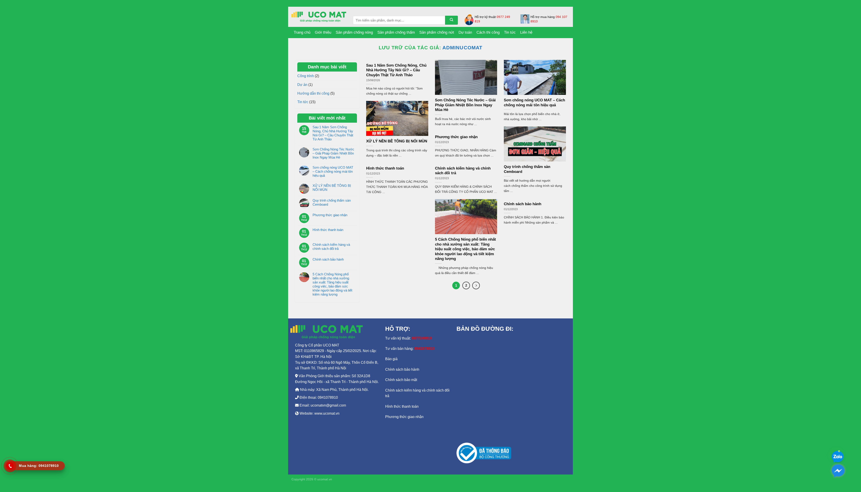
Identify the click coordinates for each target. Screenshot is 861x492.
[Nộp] (451, 20)
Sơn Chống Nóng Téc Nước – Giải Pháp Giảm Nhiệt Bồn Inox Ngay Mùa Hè (333, 153)
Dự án (302, 85)
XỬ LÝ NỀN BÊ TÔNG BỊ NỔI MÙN (332, 188)
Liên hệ (526, 32)
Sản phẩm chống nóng (354, 32)
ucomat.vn (324, 479)
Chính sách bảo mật (401, 380)
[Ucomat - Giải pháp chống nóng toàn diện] (318, 16)
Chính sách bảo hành (328, 259)
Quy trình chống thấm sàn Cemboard (332, 202)
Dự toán (465, 32)
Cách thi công (488, 32)
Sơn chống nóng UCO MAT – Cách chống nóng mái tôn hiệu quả (333, 171)
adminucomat (462, 47)
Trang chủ (302, 32)
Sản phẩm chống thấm (396, 32)
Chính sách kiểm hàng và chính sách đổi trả (331, 246)
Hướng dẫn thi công (313, 93)
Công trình (305, 76)
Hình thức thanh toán (328, 230)
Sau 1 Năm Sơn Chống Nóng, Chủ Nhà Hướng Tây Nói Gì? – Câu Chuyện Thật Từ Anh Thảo (333, 133)
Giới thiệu (323, 32)
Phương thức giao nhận (330, 215)
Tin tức (510, 32)
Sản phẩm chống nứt (436, 32)
